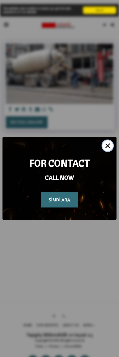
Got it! (100, 10)
